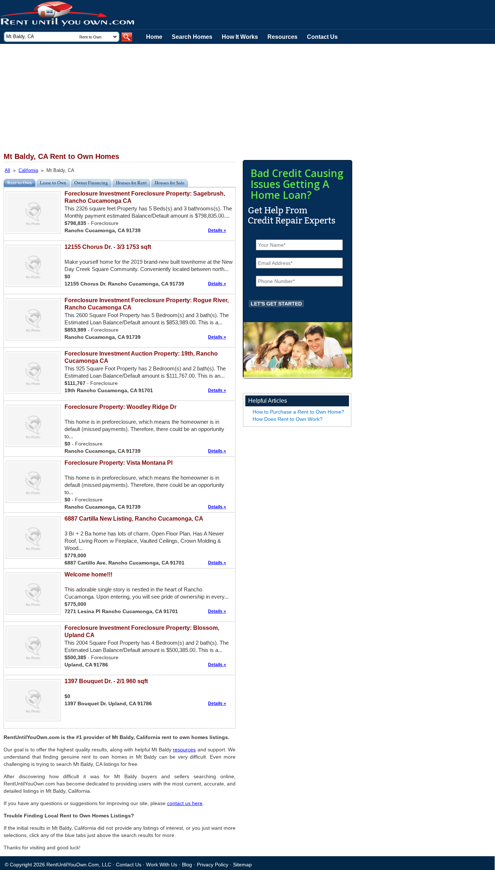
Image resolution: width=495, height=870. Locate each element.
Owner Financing (91, 182)
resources (184, 749)
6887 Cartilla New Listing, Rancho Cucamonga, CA (134, 519)
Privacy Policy (212, 864)
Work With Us (161, 864)
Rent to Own (19, 182)
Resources (282, 37)
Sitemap (242, 864)
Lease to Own (53, 182)
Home (154, 37)
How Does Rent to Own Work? (288, 419)
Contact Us (322, 37)
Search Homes (192, 37)
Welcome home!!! (88, 574)
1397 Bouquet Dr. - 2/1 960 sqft (106, 681)
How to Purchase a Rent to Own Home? (298, 412)
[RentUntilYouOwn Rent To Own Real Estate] (68, 14)
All (7, 170)
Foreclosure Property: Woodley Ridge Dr (120, 407)
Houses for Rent (131, 182)
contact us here (185, 803)
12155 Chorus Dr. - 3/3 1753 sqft (108, 247)
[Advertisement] (178, 98)
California (28, 170)
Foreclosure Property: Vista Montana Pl (118, 463)
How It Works (240, 37)
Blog (187, 864)
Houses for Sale (169, 182)
